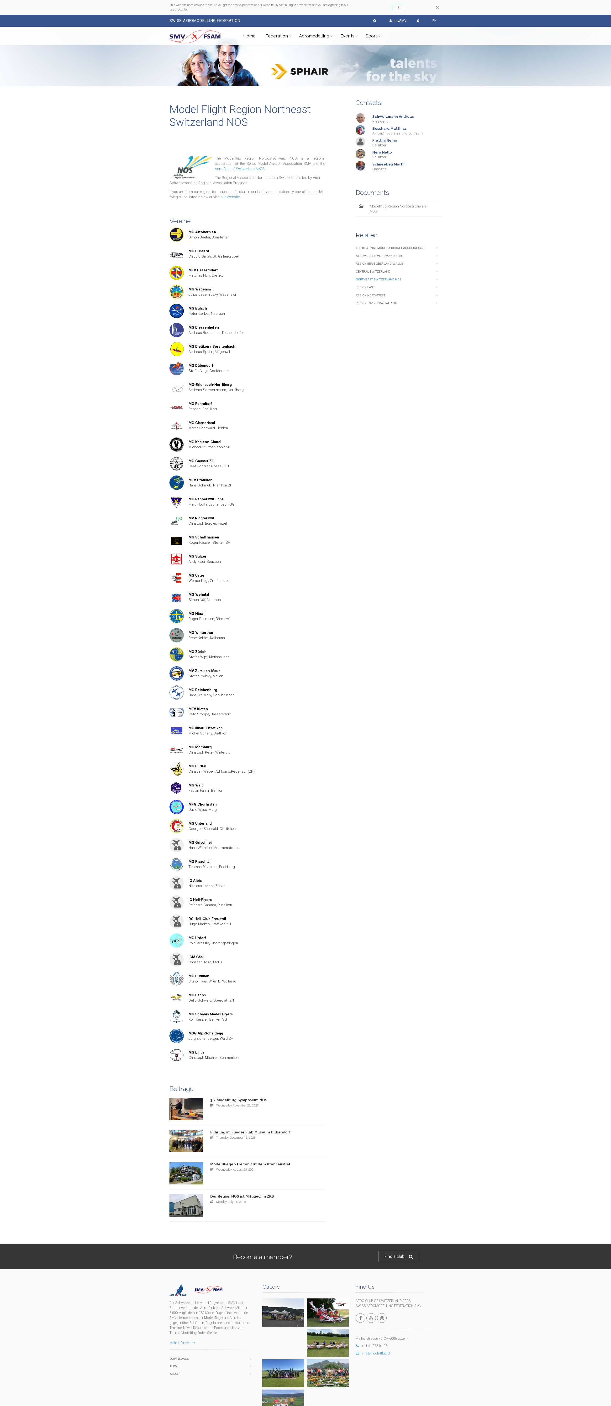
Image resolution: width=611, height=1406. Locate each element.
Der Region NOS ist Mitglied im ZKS (242, 1196)
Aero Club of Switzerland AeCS (240, 169)
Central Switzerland (373, 271)
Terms (174, 1366)
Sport (371, 35)
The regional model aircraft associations (390, 248)
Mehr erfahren (179, 1343)
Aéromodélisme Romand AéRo (379, 256)
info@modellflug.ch (376, 1353)
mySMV (400, 21)
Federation (277, 35)
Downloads (179, 1358)
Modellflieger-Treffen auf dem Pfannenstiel (250, 1164)
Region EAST (365, 287)
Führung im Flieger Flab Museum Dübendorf (250, 1132)
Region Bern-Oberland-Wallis (380, 263)
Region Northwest (370, 295)
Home (249, 35)
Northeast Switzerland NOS (378, 279)
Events (347, 35)
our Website (230, 197)
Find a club (395, 1256)
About (175, 1373)
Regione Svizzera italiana (376, 303)
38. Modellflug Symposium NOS (238, 1100)
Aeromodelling (314, 35)
